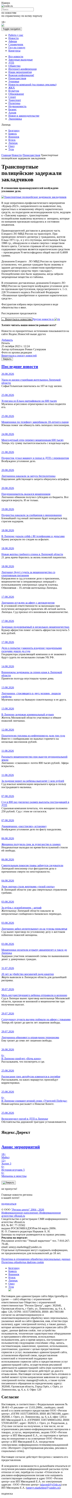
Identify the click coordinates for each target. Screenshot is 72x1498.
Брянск (12, 133)
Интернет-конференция (22, 68)
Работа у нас (15, 35)
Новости (13, 38)
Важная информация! (21, 75)
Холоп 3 (6, 1162)
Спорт (12, 97)
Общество (14, 65)
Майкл (5, 1156)
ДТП (11, 62)
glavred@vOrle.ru (51, 1484)
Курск (12, 139)
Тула (11, 149)
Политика (14, 103)
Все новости (15, 56)
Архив (12, 112)
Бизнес (12, 109)
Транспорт (14, 100)
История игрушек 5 (13, 1168)
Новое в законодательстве (23, 115)
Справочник (15, 44)
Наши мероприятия (20, 72)
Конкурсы (14, 50)
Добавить (7, 340)
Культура (13, 90)
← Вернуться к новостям (17, 319)
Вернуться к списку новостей (19, 355)
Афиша (12, 41)
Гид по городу (16, 47)
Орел (11, 146)
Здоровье (13, 81)
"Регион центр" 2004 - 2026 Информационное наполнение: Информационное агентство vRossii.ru (31, 1212)
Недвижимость (17, 106)
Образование (16, 93)
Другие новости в (43, 319)
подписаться (8, 1203)
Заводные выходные (20, 59)
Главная (6, 155)
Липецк (13, 143)
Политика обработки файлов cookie (22, 1262)
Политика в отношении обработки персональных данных (35, 1259)
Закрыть (7, 359)
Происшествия (17, 78)
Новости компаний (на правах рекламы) (32, 84)
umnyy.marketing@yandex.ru (43, 1487)
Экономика (15, 118)
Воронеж (13, 136)
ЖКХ (11, 87)
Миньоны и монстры (14, 1174)
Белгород (13, 130)
